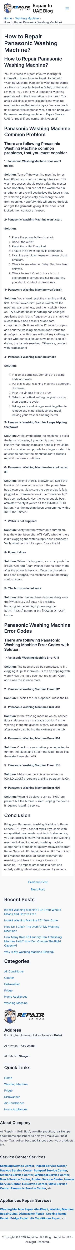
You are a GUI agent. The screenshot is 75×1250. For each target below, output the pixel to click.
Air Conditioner (14, 971)
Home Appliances (15, 996)
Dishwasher (12, 984)
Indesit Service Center (51, 1166)
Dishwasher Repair (31, 1213)
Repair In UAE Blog (43, 8)
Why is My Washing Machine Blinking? (29, 952)
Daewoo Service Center (16, 1170)
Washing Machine (16, 1003)
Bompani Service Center (50, 1170)
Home (8, 1078)
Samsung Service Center (17, 1166)
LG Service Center (34, 1184)
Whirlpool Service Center (52, 1175)
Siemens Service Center (16, 1175)
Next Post (38, 889)
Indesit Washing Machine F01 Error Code (31, 920)
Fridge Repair (19, 1218)
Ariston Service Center (47, 1179)
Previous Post (38, 882)
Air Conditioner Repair (45, 1218)
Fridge (8, 990)
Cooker (9, 978)
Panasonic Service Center (28, 1188)
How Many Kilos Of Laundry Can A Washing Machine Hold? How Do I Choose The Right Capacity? (33, 941)
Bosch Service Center (15, 1179)
